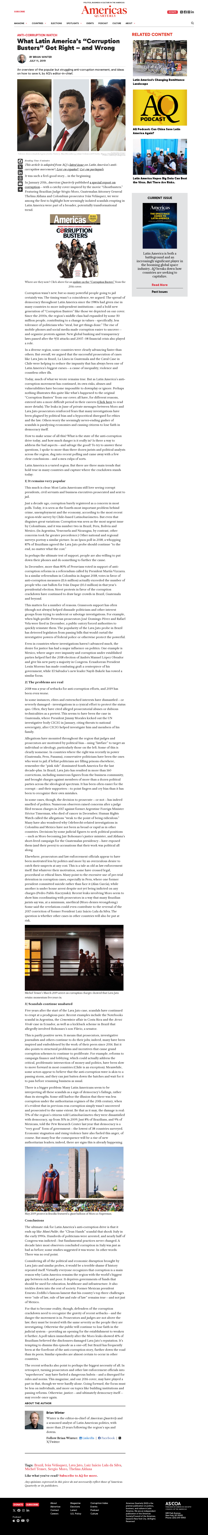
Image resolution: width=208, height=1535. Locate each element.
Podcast (103, 23)
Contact (54, 1510)
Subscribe (32, 1504)
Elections (56, 23)
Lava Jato (76, 1465)
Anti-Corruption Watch (37, 35)
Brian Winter (42, 57)
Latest (73, 1510)
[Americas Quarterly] (104, 11)
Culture (116, 23)
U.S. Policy (75, 1513)
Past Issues (160, 292)
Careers (54, 1513)
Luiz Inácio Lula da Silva (102, 1465)
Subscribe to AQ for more (78, 1475)
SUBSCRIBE (19, 12)
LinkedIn (88, 1438)
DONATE (172, 12)
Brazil (38, 1465)
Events (90, 23)
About (53, 1503)
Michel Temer (35, 1469)
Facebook (108, 1438)
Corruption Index (99, 1503)
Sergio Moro (57, 1469)
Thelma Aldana (80, 1469)
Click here (105, 402)
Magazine (75, 1503)
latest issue (77, 165)
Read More (160, 285)
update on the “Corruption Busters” (94, 282)
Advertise (55, 1506)
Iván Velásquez (56, 1465)
